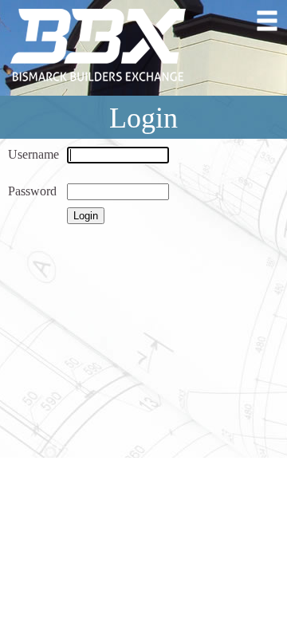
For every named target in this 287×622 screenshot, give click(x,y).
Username (33, 154)
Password (32, 191)
